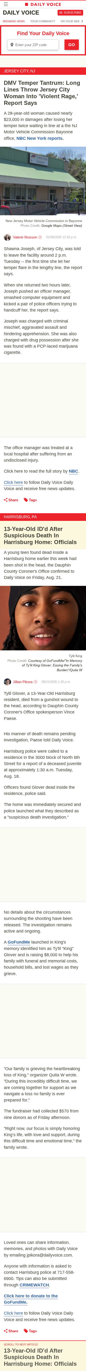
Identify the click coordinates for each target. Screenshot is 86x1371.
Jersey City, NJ (19, 71)
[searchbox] (36, 45)
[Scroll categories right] (82, 21)
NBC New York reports (39, 138)
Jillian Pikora (22, 682)
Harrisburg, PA (20, 517)
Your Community (42, 21)
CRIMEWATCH (34, 1285)
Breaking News (14, 21)
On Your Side (70, 21)
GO (71, 44)
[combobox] (33, 44)
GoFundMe (19, 942)
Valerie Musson (25, 237)
